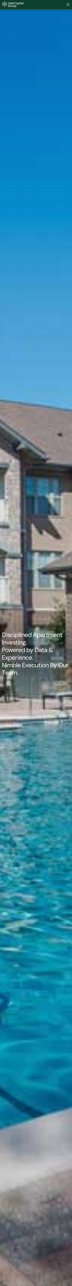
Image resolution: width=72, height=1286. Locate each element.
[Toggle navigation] (68, 5)
